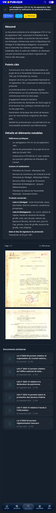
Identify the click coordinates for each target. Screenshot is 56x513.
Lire (20, 16)
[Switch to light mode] (51, 2)
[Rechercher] (45, 2)
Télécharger (31, 16)
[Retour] (5, 9)
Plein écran (46, 246)
